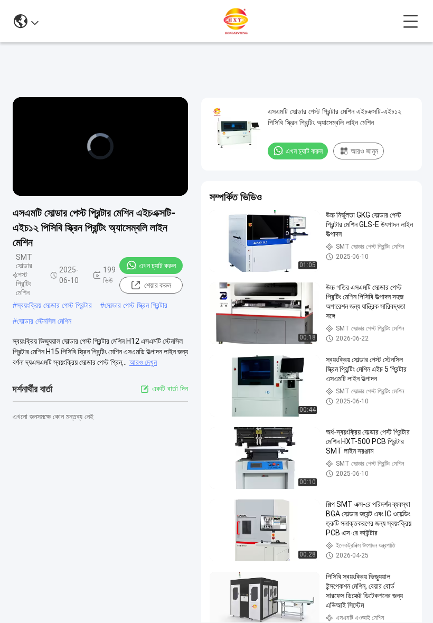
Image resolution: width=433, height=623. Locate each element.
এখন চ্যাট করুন (157, 265)
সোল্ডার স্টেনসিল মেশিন (44, 321)
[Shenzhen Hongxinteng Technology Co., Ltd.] (221, 21)
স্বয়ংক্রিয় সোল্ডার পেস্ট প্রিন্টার (54, 305)
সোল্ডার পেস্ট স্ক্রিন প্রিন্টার (136, 305)
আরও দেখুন (143, 362)
